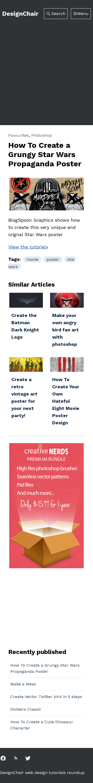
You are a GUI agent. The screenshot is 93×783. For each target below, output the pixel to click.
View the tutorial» (28, 246)
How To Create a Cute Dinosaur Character (41, 724)
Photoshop (41, 135)
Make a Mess (23, 684)
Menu (83, 13)
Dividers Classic (25, 709)
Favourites (18, 135)
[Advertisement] (46, 68)
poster (53, 259)
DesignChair (20, 13)
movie (32, 259)
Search (58, 13)
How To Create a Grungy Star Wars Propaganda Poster (45, 668)
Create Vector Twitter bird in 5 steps (46, 696)
